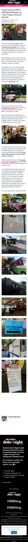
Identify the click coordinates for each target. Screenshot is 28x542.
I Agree (14, 532)
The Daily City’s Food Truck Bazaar (13, 161)
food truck (11, 81)
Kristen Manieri (6, 20)
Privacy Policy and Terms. (14, 529)
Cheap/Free (4, 22)
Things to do (12, 22)
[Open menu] (3, 2)
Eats (8, 22)
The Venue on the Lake (9, 47)
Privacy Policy (7, 482)
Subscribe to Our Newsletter (14, 5)
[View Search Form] (25, 2)
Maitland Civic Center (8, 108)
